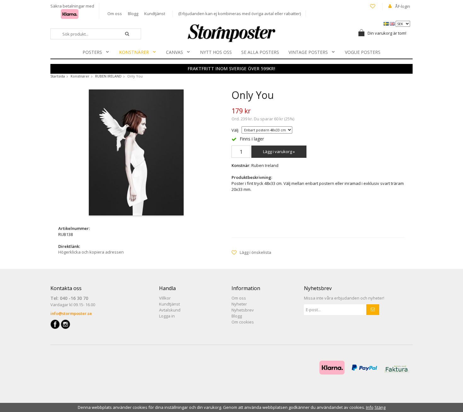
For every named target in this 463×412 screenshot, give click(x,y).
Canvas (174, 52)
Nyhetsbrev (243, 310)
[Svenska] (387, 23)
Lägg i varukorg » (279, 151)
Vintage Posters (308, 52)
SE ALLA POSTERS (260, 52)
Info (370, 407)
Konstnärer (134, 52)
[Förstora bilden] (136, 152)
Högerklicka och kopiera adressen (91, 252)
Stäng (380, 407)
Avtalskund (169, 310)
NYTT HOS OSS (216, 52)
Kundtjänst (154, 13)
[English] (393, 23)
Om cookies (243, 322)
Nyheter (239, 304)
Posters (92, 52)
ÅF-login (402, 6)
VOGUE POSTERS (362, 52)
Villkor (165, 298)
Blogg (133, 13)
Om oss (114, 13)
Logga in (167, 316)
